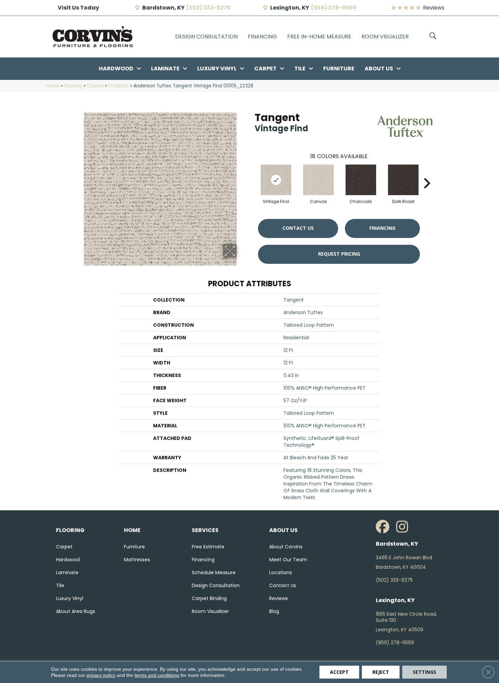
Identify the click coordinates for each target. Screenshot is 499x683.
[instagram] (404, 527)
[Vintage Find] (276, 180)
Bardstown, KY (163, 8)
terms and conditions (156, 675)
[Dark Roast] (403, 180)
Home (52, 86)
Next (427, 173)
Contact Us (298, 228)
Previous (251, 173)
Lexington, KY (289, 8)
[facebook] (384, 527)
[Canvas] (318, 180)
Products (118, 86)
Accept (339, 672)
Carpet (95, 86)
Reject (380, 672)
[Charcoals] (361, 180)
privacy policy (101, 675)
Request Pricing (339, 254)
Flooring (73, 86)
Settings (424, 672)
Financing (382, 228)
